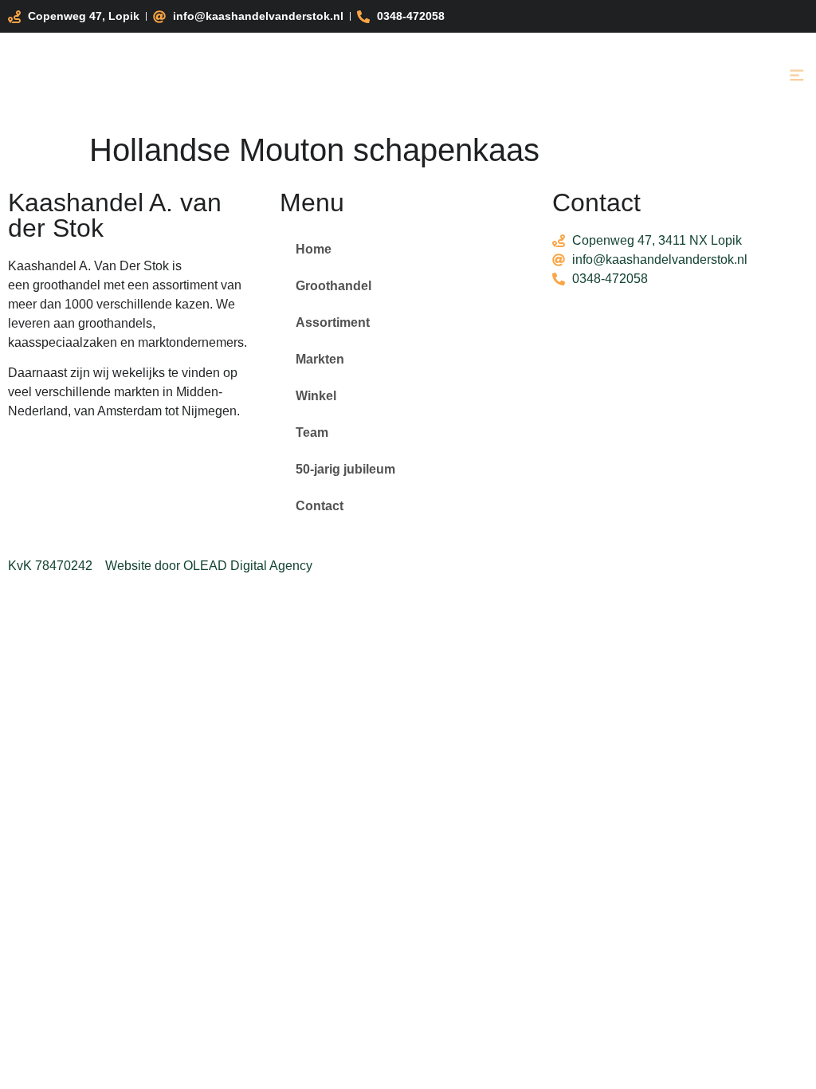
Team (312, 432)
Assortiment (333, 322)
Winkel (316, 396)
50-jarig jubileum (345, 469)
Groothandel (333, 286)
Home (314, 249)
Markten (320, 359)
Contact (319, 506)
